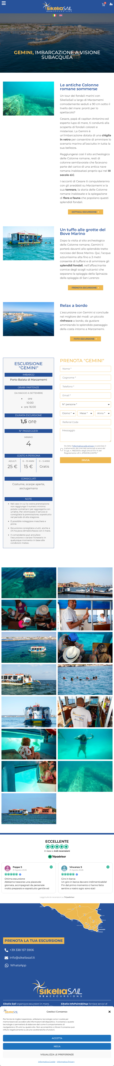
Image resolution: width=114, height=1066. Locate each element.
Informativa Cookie (46, 1062)
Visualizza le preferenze (57, 1054)
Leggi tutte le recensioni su (57, 897)
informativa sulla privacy (83, 446)
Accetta (57, 1038)
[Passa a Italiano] (54, 15)
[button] (109, 1011)
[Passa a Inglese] (61, 15)
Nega (57, 1046)
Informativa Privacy (66, 1062)
